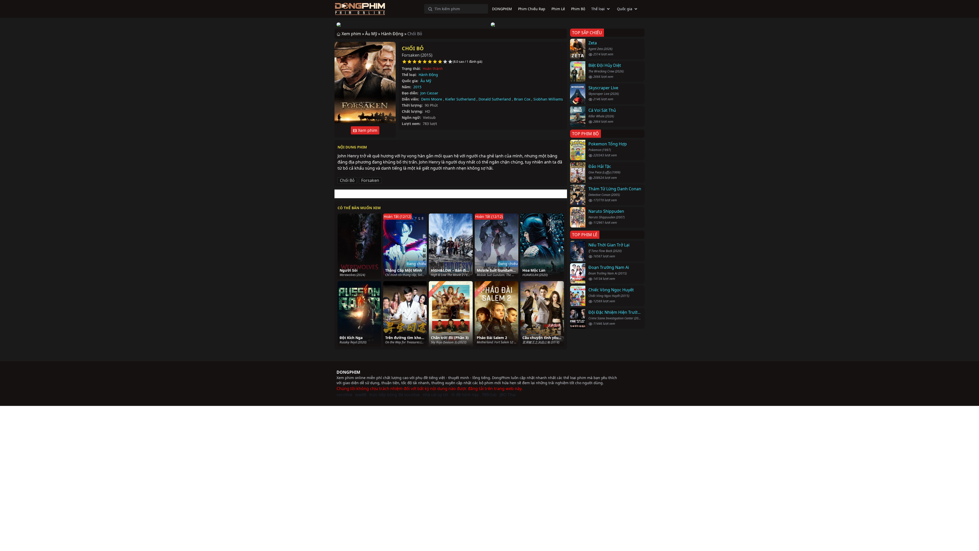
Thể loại (598, 8)
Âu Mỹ (425, 80)
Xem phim (367, 130)
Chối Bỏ (413, 48)
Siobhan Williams (548, 99)
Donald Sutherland (495, 99)
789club (489, 394)
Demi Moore (431, 99)
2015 (417, 86)
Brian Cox (522, 99)
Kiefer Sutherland (460, 99)
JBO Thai (508, 394)
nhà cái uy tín (435, 394)
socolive (344, 394)
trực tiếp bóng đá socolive (394, 394)
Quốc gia (624, 8)
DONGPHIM (348, 372)
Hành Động (428, 74)
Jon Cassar (429, 93)
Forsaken (370, 180)
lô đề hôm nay (465, 394)
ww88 (360, 394)
